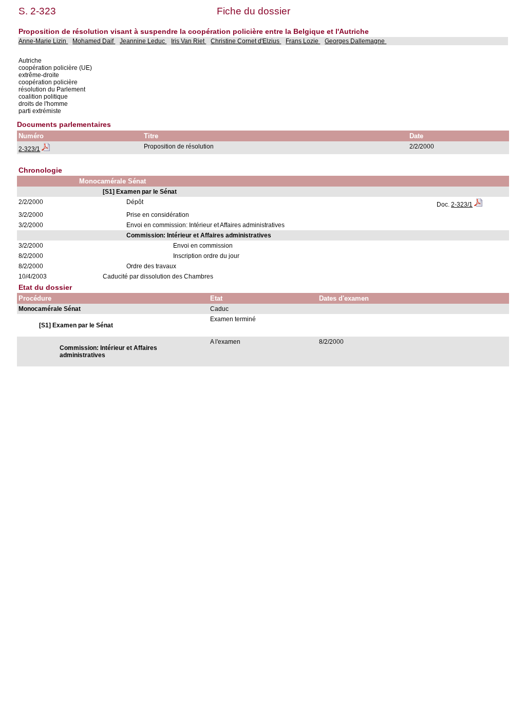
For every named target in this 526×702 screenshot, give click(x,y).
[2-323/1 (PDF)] (46, 149)
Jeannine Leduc (143, 41)
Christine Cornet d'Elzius (246, 41)
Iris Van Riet (188, 41)
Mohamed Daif (93, 41)
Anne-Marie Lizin (43, 41)
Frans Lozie (303, 41)
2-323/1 (29, 149)
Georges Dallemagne (355, 41)
